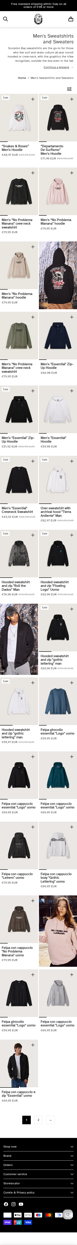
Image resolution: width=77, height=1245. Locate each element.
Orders (8, 1165)
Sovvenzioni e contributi (54, 1239)
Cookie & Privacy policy (18, 1192)
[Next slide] (72, 5)
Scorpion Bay (27, 1239)
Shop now (9, 1146)
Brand (7, 1156)
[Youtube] (21, 1204)
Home (22, 78)
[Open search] (5, 19)
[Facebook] (6, 1204)
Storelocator (11, 1183)
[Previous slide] (4, 5)
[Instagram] (13, 1204)
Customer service (15, 1174)
